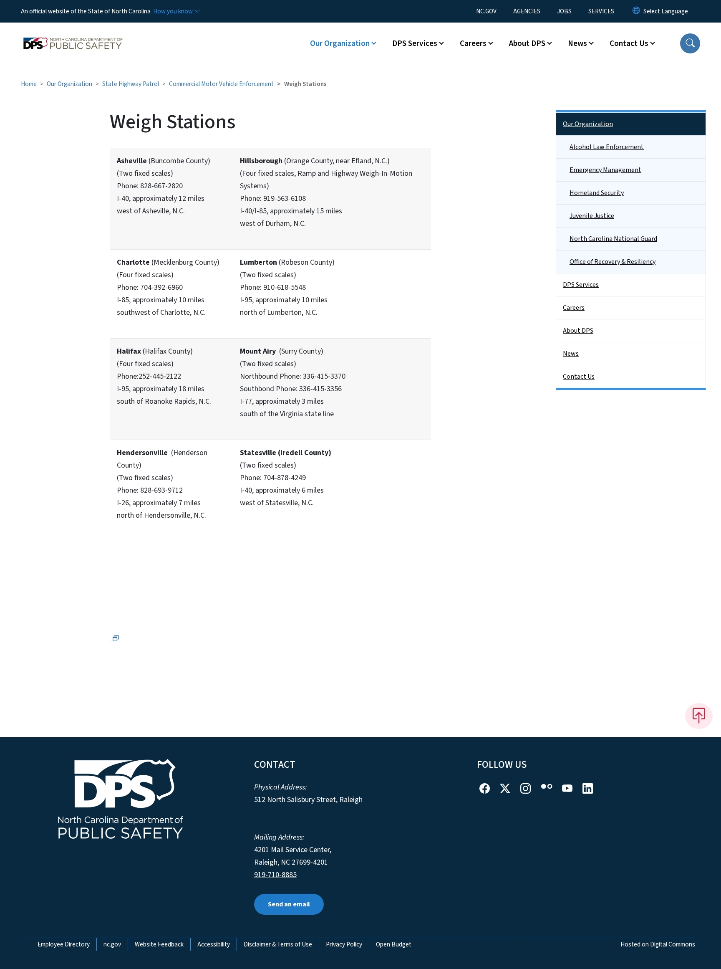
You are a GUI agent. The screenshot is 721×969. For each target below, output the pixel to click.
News (571, 353)
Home (29, 84)
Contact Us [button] (629, 43)
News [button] (577, 43)
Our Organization (69, 84)
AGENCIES (526, 11)
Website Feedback (159, 944)
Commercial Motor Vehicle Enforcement (221, 84)
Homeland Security (597, 192)
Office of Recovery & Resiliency (612, 261)
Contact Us (579, 376)
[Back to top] (699, 716)
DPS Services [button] (414, 43)
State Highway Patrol (130, 84)
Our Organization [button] (340, 43)
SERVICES (601, 11)
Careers (574, 307)
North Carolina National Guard (613, 238)
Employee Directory (64, 944)
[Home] (73, 34)
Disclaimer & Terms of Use (278, 944)
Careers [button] (473, 43)
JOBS (564, 11)
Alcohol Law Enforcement (607, 147)
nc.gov (112, 944)
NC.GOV (486, 11)
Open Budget (393, 944)
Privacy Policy (344, 944)
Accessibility (213, 944)
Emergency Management (605, 170)
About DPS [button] (527, 43)
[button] (690, 43)
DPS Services (581, 284)
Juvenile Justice (592, 215)
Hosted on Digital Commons (657, 944)
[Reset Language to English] (636, 11)
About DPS (578, 330)
